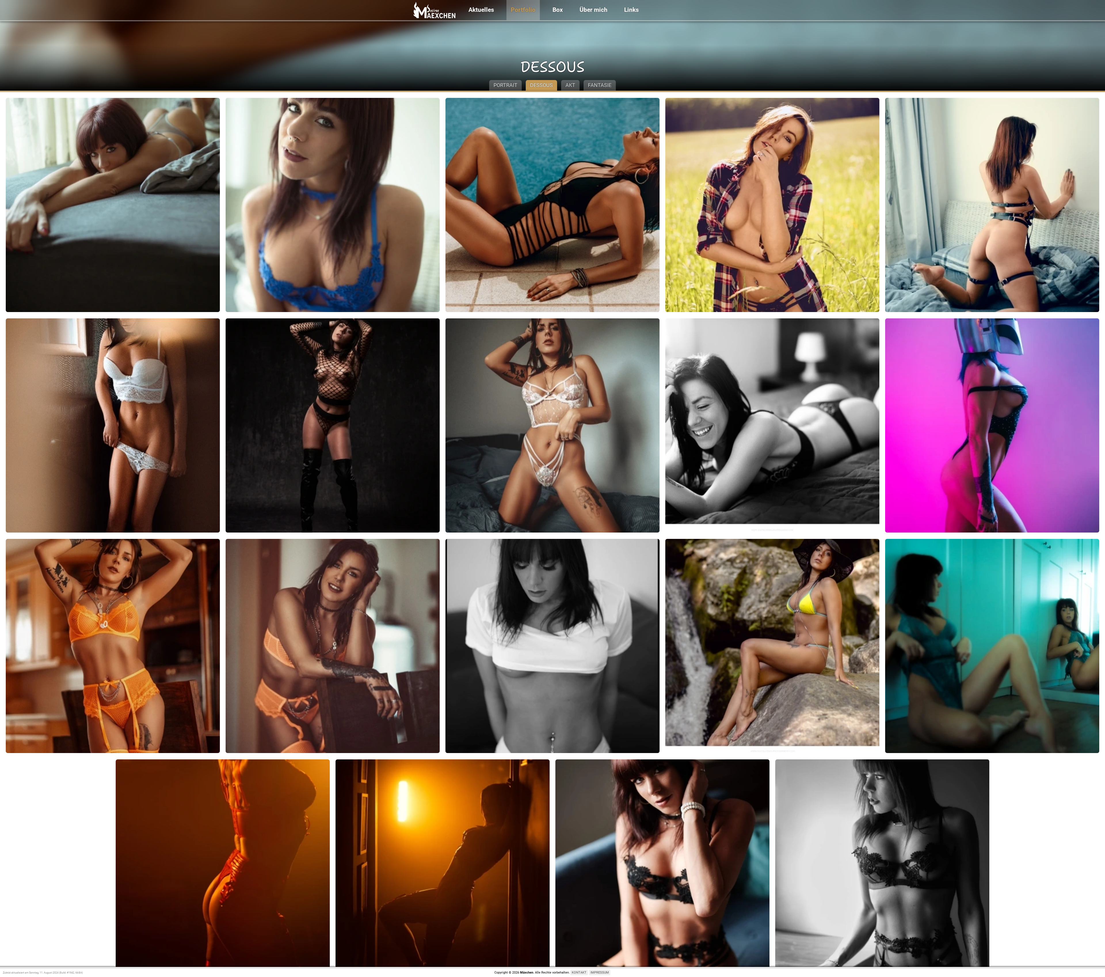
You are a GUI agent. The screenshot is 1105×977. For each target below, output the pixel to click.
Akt (570, 85)
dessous (553, 67)
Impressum (599, 972)
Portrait (505, 85)
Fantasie (599, 85)
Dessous (541, 85)
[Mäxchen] (434, 10)
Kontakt (579, 972)
